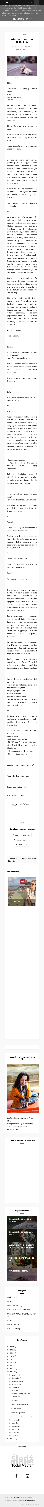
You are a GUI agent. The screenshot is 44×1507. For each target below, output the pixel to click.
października (16, 1381)
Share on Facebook (22, 835)
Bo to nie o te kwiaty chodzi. (21, 1417)
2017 (12, 1365)
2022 (12, 1350)
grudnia (14, 1375)
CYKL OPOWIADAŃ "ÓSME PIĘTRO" (21, 1314)
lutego (14, 1432)
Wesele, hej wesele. (18, 1413)
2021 (12, 1353)
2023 (12, 1347)
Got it (29, 19)
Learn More (18, 19)
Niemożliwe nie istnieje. (20, 1404)
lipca (13, 1390)
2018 (12, 1362)
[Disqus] (22, 946)
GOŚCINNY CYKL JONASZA (18, 1310)
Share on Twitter (23, 840)
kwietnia (15, 1426)
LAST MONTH (13, 1306)
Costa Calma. (16, 1409)
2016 (12, 1369)
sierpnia (15, 1387)
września (15, 1384)
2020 (12, 1356)
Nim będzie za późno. (18, 1270)
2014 (12, 1439)
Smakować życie (29, 1500)
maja (13, 1423)
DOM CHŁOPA (13, 1329)
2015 (12, 1372)
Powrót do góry (30, 1505)
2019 (12, 1359)
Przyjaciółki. (15, 901)
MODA (10, 1301)
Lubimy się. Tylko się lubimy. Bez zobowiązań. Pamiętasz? (22, 1246)
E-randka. (14, 1400)
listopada (15, 1378)
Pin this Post (23, 845)
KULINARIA (11, 1325)
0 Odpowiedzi (20, 49)
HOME (10, 1320)
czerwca (15, 1420)
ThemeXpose (15, 1497)
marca (14, 1429)
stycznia (15, 1435)
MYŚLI (25, 35)
